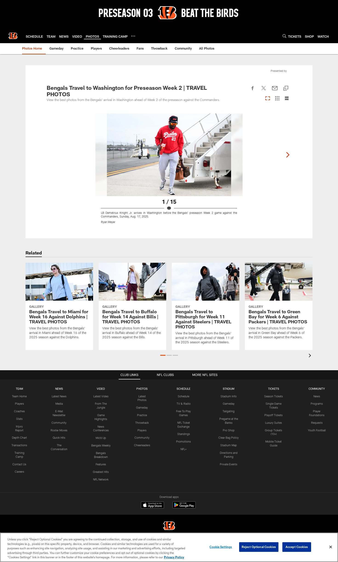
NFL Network (101, 479)
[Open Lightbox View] (169, 171)
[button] (163, 355)
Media (59, 403)
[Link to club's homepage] (12, 35)
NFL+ (183, 449)
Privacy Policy (174, 557)
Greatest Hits (101, 471)
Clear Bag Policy (228, 437)
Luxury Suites (273, 422)
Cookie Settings (220, 547)
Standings (183, 433)
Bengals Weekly (101, 445)
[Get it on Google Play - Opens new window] (184, 507)
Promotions (183, 441)
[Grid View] (277, 98)
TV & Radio (184, 403)
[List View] (286, 98)
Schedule (183, 396)
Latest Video (101, 396)
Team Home (19, 396)
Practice (142, 415)
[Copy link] (285, 89)
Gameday (142, 407)
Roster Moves (59, 430)
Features (101, 464)
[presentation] (310, 356)
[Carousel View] (267, 98)
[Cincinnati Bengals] (169, 526)
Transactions (19, 445)
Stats (19, 418)
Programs (317, 403)
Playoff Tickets (273, 415)
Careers (19, 471)
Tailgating (229, 411)
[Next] (287, 155)
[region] (169, 547)
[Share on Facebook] (252, 90)
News (316, 396)
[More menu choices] (133, 36)
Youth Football (317, 430)
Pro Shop (229, 430)
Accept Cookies (297, 547)
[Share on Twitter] (263, 90)
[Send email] (274, 90)
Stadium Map (228, 445)
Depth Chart (19, 437)
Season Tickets (273, 396)
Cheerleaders (142, 445)
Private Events (228, 464)
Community (59, 422)
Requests (317, 422)
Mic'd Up (101, 437)
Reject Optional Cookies (259, 547)
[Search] (284, 36)
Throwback (142, 422)
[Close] (331, 547)
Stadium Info (229, 396)
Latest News (59, 396)
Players (19, 403)
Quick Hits (59, 437)
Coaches (19, 411)
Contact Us (19, 464)
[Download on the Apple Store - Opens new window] (152, 505)
